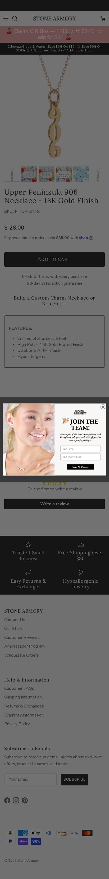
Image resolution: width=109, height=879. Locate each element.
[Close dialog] (103, 407)
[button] (80, 466)
